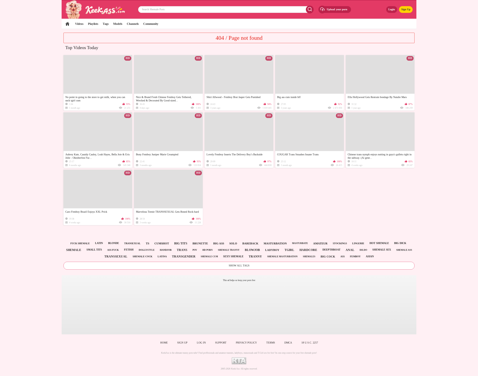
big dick (400, 243)
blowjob (252, 249)
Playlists (93, 23)
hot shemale (379, 243)
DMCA (288, 342)
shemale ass (404, 250)
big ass (218, 243)
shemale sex (381, 249)
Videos (79, 23)
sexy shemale (233, 256)
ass (342, 256)
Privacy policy (246, 342)
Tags (106, 23)
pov (195, 250)
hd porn (207, 250)
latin (99, 243)
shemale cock (142, 256)
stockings (340, 243)
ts (147, 243)
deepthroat (331, 249)
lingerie (358, 243)
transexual (132, 243)
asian (370, 256)
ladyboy (272, 249)
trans (182, 249)
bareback (250, 243)
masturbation (275, 243)
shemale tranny (229, 250)
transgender (183, 256)
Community (150, 23)
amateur (320, 243)
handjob (166, 249)
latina (162, 256)
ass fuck (113, 249)
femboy (355, 256)
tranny (255, 256)
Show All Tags (239, 265)
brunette (200, 243)
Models (117, 23)
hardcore (308, 249)
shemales (309, 256)
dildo (363, 250)
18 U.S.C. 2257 (309, 342)
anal (350, 249)
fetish (129, 249)
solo (233, 243)
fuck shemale (80, 243)
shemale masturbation (282, 256)
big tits (180, 243)
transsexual (115, 256)
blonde (113, 243)
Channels (133, 23)
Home (67, 24)
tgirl (289, 249)
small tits (94, 249)
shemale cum (209, 256)
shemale (73, 249)
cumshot (161, 243)
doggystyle (147, 250)
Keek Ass (235, 368)
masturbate (300, 243)
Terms (270, 342)
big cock (328, 256)
